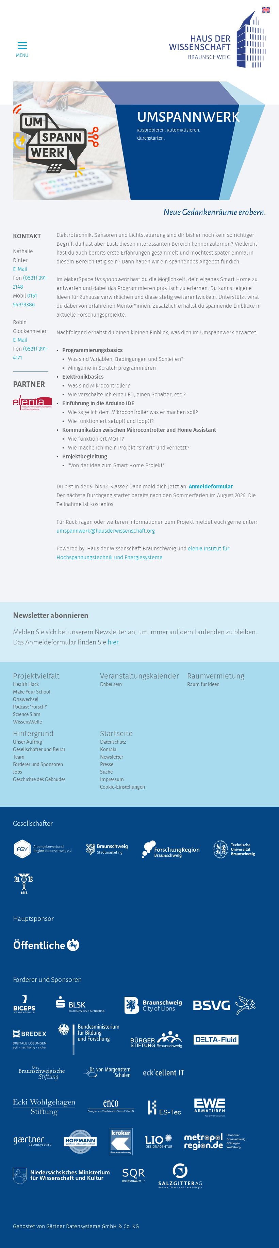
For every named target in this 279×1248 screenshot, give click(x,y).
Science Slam (26, 714)
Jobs (17, 771)
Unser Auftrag (27, 741)
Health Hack (26, 684)
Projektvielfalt (36, 676)
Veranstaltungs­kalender (139, 676)
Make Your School (31, 691)
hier (113, 641)
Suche (106, 771)
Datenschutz (113, 741)
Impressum (112, 779)
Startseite (116, 734)
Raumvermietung (215, 676)
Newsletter (111, 756)
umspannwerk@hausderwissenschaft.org (105, 531)
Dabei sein (111, 684)
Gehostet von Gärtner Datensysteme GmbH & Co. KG (76, 1226)
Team (18, 756)
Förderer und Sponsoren (38, 764)
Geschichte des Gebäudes (39, 779)
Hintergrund (33, 734)
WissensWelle (27, 721)
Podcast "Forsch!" (30, 706)
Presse (106, 764)
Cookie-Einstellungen (122, 786)
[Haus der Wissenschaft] (217, 39)
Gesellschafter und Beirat (39, 749)
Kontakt (108, 749)
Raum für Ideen (203, 684)
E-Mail (20, 269)
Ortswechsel (25, 699)
